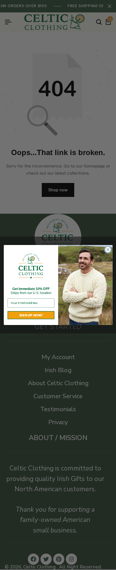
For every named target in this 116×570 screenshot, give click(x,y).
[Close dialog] (108, 250)
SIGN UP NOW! (31, 315)
